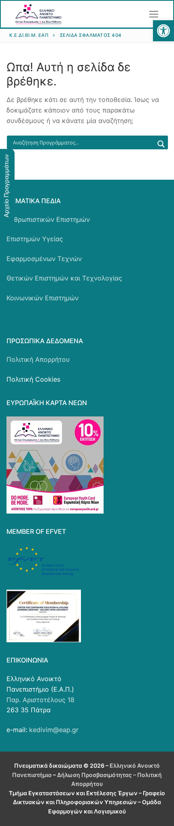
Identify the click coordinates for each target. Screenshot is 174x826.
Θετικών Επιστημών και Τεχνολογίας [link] (64, 278)
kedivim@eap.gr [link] (54, 730)
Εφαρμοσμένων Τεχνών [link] (44, 259)
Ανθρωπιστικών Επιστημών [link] (48, 219)
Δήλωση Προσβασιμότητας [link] (94, 774)
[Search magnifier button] (161, 144)
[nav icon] (154, 14)
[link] (163, 30)
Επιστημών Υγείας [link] (34, 239)
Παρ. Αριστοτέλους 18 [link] (40, 700)
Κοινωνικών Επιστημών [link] (42, 298)
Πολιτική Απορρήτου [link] (38, 359)
